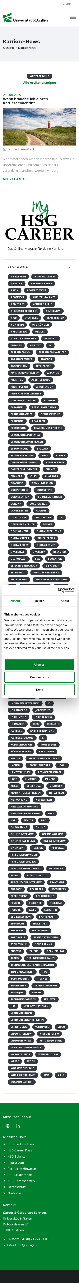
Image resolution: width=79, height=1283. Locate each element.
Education (55, 558)
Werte (15, 1061)
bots (44, 455)
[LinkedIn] (18, 1126)
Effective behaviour (24, 565)
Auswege (49, 400)
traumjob (17, 992)
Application (44, 366)
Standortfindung (46, 937)
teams (15, 958)
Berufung (17, 421)
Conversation (20, 496)
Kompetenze (48, 744)
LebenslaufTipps (39, 765)
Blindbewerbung (22, 455)
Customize (37, 677)
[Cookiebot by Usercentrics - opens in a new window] (58, 590)
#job (14, 318)
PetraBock (56, 868)
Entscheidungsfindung (51, 579)
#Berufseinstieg (41, 283)
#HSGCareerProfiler (24, 311)
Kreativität (46, 751)
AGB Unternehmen (21, 1181)
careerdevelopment (24, 469)
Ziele (61, 1075)
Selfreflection (21, 916)
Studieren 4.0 (43, 944)
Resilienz (56, 903)
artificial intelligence (26, 393)
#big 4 (14, 290)
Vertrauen (42, 1027)
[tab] (39, 266)
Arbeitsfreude (40, 379)
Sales (32, 909)
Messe (14, 786)
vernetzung (19, 1027)
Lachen (15, 765)
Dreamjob (59, 552)
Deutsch (67, 3)
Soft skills (18, 937)
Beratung (17, 407)
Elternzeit (18, 572)
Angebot (46, 359)
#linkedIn (17, 324)
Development (19, 531)
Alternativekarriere (52, 352)
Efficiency (52, 565)
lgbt (14, 779)
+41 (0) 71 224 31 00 (34, 1239)
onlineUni (17, 848)
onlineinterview (54, 841)
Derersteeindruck (23, 524)
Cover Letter (19, 510)
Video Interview (21, 1033)
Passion (38, 848)
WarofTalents (20, 1054)
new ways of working (25, 813)
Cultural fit (43, 517)
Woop (31, 1061)
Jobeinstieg (42, 710)
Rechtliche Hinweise (21, 1169)
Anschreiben (19, 366)
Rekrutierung (45, 896)
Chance (50, 469)
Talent (34, 951)
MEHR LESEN (12, 179)
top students (20, 978)
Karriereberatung (42, 731)
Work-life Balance (23, 1075)
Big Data (42, 448)
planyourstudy (37, 875)
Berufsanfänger (21, 414)
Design (47, 524)
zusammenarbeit (22, 1082)
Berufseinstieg (50, 414)
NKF (13, 820)
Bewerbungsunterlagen (27, 441)
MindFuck (55, 786)
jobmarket (18, 724)
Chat (33, 476)
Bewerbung (18, 428)
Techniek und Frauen (41, 958)
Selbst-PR (50, 909)
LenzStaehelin (20, 772)
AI (50, 345)
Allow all (39, 664)
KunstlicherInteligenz (44, 758)
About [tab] (65, 600)
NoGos (28, 820)
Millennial (34, 786)
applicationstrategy (25, 373)
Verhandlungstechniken (27, 1020)
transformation (46, 985)
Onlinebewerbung (23, 841)
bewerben (38, 421)
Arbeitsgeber (19, 386)
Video (61, 1027)
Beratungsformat (44, 407)
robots (16, 909)
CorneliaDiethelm (50, 496)
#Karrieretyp (55, 318)
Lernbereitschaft (49, 772)
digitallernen (46, 545)
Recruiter (36, 889)
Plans (14, 875)
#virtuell (50, 338)
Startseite (9, 48)
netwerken (56, 792)
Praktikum (57, 882)
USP (13, 1006)
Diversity (39, 552)
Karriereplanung (22, 737)
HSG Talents (16, 1156)
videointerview (21, 1040)
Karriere (16, 731)
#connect (17, 297)
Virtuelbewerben (51, 1040)
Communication (42, 483)
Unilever (50, 999)
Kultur (15, 758)
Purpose (16, 889)
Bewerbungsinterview (25, 435)
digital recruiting (49, 531)
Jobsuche (53, 724)
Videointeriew (49, 1033)
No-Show (14, 1193)
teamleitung (55, 951)
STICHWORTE (18, 266)
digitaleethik (46, 538)
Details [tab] (39, 600)
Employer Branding (46, 572)
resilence (35, 903)
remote (16, 903)
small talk (40, 923)
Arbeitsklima (44, 386)
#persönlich (40, 324)
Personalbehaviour (24, 854)
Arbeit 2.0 (17, 379)
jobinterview (43, 717)
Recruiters (58, 889)
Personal (58, 848)
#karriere (31, 318)
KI (43, 737)
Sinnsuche (17, 923)
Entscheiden (19, 579)
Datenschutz (16, 1187)
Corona (16, 503)
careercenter (55, 462)
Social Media (40, 930)
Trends (36, 992)
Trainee (42, 978)
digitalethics (19, 545)
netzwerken (44, 799)
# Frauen (16, 283)
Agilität (35, 345)
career (60, 455)
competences (19, 490)
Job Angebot (19, 710)
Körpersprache (21, 751)
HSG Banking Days (20, 1144)
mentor (50, 779)
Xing (46, 1075)
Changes (16, 476)
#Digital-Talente (44, 297)
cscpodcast (18, 517)
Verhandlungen (21, 1013)
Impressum (15, 1162)
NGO (51, 813)
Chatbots (51, 476)
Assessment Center (23, 400)
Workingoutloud (22, 1068)
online (40, 827)
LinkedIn (31, 779)
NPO (44, 820)
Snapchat (17, 930)
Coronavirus (38, 503)
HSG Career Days (19, 1150)
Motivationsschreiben (26, 792)
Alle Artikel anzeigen (39, 82)
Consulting (44, 490)
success (16, 951)
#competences (36, 290)
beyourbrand (20, 448)
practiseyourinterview (26, 882)
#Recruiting (19, 331)
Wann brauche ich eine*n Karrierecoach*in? (25, 101)
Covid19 (41, 510)
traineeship (18, 985)
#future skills (42, 304)
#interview (53, 311)
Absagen (16, 345)
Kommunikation (21, 744)
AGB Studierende (19, 1175)
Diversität (17, 552)
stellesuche (19, 944)
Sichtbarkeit (47, 916)
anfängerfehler (21, 359)
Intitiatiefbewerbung (25, 703)
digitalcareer (20, 538)
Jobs (36, 724)
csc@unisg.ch (27, 1245)
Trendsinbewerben (23, 999)
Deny (39, 689)
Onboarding (19, 827)
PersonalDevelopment (26, 868)
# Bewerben (18, 276)
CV (61, 517)
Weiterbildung (48, 1054)
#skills (40, 331)
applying (53, 373)
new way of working (24, 806)
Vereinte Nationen (36, 1006)
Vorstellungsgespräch (26, 1047)
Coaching (17, 483)
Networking (19, 799)
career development (24, 462)
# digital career (44, 276)
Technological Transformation (32, 965)
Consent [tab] (14, 600)
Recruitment (19, 896)
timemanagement (22, 971)
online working (52, 834)
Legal (62, 765)
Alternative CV (20, 352)
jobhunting (18, 717)
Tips (44, 971)
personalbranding (23, 861)
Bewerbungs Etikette (48, 428)
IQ (49, 703)
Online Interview (22, 834)
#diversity (18, 304)
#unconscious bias (23, 338)
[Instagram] (7, 1126)
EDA (37, 558)
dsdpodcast (19, 558)
